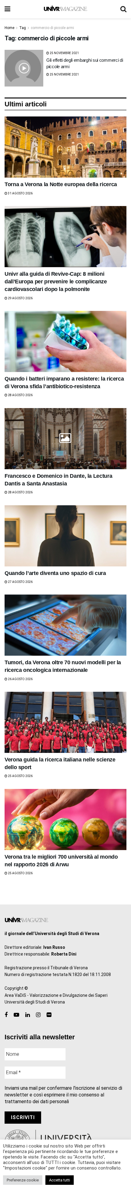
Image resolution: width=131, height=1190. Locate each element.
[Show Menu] (7, 9)
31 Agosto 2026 (20, 193)
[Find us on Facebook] (6, 1015)
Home (9, 28)
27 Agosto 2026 (20, 582)
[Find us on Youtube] (16, 1015)
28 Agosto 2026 (20, 395)
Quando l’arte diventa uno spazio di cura (55, 573)
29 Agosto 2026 (20, 298)
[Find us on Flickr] (49, 1015)
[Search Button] (123, 9)
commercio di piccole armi (52, 28)
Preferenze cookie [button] (23, 1180)
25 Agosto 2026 (20, 776)
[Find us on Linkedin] (27, 1015)
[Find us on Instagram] (38, 1015)
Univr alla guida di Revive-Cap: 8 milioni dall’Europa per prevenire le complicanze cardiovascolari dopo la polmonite (56, 281)
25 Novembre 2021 (64, 53)
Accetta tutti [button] (59, 1180)
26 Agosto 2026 (20, 679)
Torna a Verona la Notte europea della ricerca (61, 184)
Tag (22, 28)
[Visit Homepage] (65, 9)
